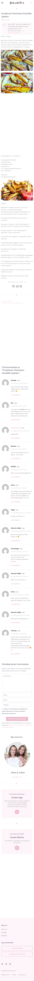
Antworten (15, 395)
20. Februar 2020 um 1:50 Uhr (20, 595)
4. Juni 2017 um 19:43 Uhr (19, 488)
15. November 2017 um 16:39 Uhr (21, 531)
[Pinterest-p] (10, 964)
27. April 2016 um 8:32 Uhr (19, 383)
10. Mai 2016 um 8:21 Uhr (18, 406)
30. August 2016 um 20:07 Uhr (20, 431)
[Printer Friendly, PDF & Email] (17, 286)
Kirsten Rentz (15, 428)
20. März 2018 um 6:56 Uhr (19, 576)
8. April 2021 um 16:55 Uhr (19, 634)
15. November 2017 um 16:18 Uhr (21, 513)
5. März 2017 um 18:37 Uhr (19, 449)
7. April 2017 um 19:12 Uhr (19, 470)
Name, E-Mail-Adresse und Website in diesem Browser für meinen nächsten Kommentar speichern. (15, 711)
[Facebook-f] (2, 964)
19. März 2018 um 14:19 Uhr (19, 552)
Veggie (21, 303)
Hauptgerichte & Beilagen (9, 303)
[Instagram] (6, 964)
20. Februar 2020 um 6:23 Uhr (20, 615)
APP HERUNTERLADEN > (16, 32)
